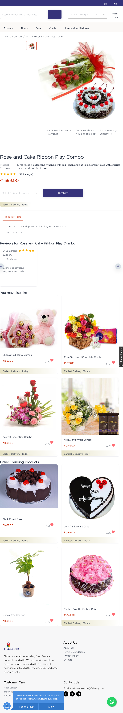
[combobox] (85, 14)
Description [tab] (13, 217)
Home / (9, 36)
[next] (118, 266)
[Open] (104, 14)
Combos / (19, 36)
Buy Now (63, 193)
